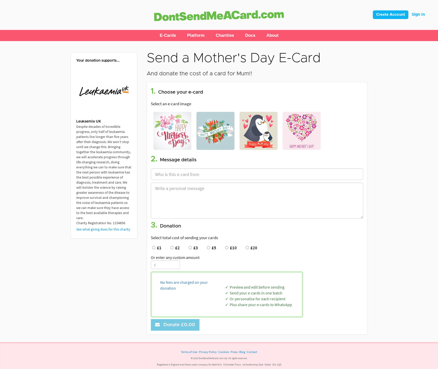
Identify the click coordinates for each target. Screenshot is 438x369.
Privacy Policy (208, 352)
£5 (213, 248)
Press (234, 352)
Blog (242, 352)
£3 (195, 248)
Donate (178, 325)
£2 (177, 248)
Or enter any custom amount (175, 257)
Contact (252, 352)
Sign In (418, 14)
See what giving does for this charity (103, 229)
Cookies (223, 352)
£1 (158, 248)
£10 (232, 248)
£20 (253, 248)
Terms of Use (189, 352)
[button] (168, 35)
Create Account (390, 14)
